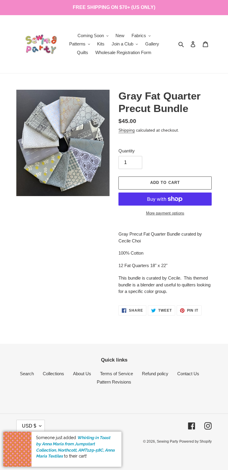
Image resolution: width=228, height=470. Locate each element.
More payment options (165, 213)
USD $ (29, 425)
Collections (53, 373)
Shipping (126, 130)
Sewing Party (167, 441)
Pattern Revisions (114, 381)
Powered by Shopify (195, 441)
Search (27, 373)
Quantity (126, 150)
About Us (82, 373)
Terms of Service (116, 373)
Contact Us (188, 373)
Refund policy (155, 373)
